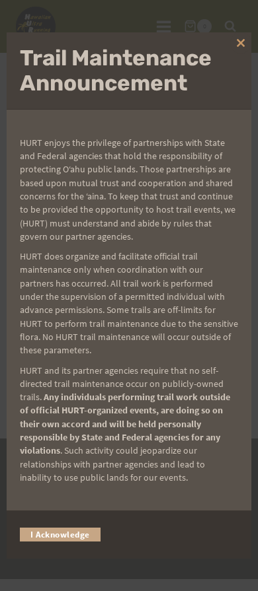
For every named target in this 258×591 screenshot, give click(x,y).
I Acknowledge (60, 534)
